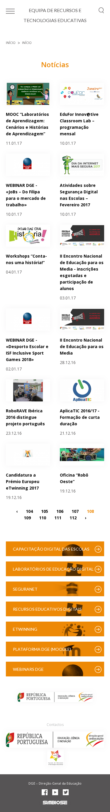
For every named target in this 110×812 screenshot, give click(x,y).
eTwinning (25, 629)
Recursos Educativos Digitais (47, 609)
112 (73, 517)
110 (42, 517)
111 (57, 517)
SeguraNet (25, 589)
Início (11, 43)
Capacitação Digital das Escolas (51, 548)
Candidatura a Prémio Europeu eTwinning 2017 (22, 481)
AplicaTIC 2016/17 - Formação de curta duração (80, 417)
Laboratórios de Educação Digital (53, 568)
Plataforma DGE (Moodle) (42, 649)
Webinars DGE (28, 669)
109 (27, 517)
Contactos (55, 724)
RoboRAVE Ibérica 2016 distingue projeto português (25, 417)
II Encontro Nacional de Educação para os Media (82, 346)
